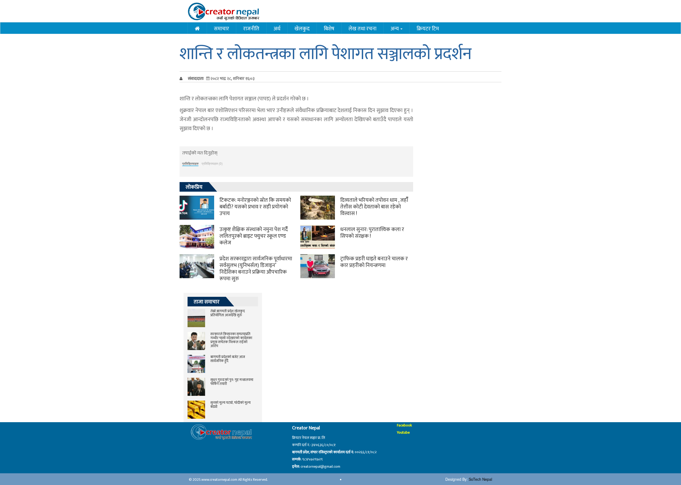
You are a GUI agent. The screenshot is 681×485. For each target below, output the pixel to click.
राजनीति (251, 28)
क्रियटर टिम (428, 28)
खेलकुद (302, 28)
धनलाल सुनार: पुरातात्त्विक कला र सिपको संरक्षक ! (372, 233)
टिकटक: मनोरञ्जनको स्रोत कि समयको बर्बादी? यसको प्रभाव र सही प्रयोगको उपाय (255, 207)
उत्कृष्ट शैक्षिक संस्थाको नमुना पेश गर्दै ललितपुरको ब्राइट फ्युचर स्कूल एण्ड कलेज (253, 236)
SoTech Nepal (480, 479)
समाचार (221, 28)
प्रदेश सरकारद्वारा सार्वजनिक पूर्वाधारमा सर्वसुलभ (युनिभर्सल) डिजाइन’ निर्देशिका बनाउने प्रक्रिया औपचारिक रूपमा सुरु (255, 268)
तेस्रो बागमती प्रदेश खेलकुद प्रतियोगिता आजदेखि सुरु (227, 313)
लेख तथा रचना (362, 28)
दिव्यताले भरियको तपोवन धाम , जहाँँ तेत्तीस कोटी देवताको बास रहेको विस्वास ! (374, 207)
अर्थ (276, 28)
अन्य (395, 28)
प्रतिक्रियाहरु (190, 163)
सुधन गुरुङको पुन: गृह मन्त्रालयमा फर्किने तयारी (231, 382)
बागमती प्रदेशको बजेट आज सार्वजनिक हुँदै (227, 359)
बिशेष (329, 28)
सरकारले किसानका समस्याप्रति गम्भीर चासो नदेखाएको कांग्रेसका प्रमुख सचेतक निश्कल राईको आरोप (231, 340)
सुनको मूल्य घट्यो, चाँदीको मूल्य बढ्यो (230, 405)
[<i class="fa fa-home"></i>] (197, 28)
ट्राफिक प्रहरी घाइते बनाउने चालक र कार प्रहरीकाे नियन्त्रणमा (374, 262)
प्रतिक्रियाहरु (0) (212, 163)
